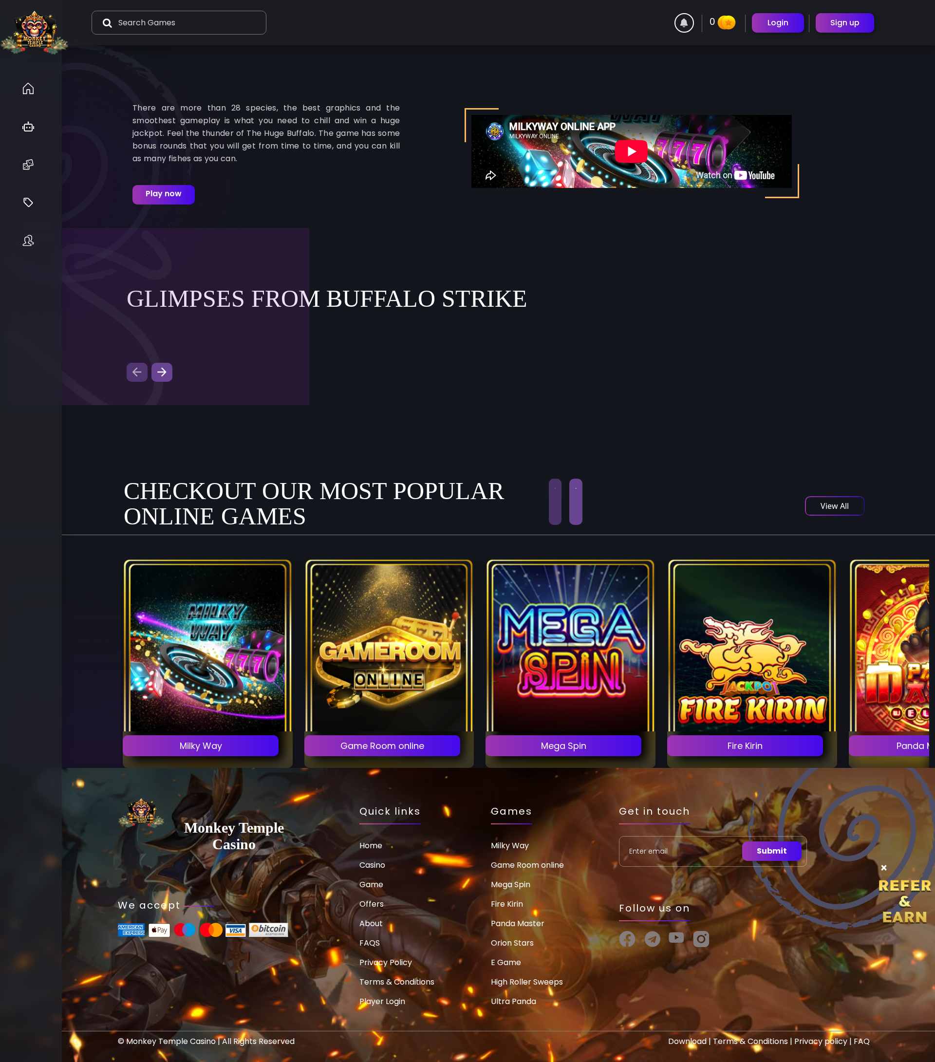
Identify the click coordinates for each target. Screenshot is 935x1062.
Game (371, 884)
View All (835, 506)
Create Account (208, 719)
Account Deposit (207, 746)
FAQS (369, 943)
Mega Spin (510, 884)
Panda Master (517, 923)
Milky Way (510, 845)
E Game (506, 962)
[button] (161, 372)
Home (370, 845)
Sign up (845, 22)
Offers (371, 904)
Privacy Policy (385, 962)
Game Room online (527, 865)
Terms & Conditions (396, 981)
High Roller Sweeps (527, 981)
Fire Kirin (507, 904)
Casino (372, 865)
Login (778, 22)
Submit (772, 851)
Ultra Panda (513, 1001)
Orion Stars (512, 943)
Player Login (382, 1001)
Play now (164, 193)
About (371, 923)
